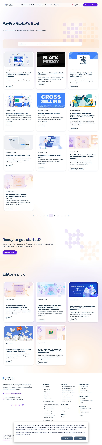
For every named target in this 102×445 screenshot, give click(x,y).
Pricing (56, 5)
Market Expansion (67, 397)
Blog (63, 411)
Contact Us (48, 5)
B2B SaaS (47, 389)
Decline (80, 438)
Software (46, 396)
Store (63, 417)
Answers (64, 406)
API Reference (84, 386)
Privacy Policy (6, 440)
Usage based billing (49, 415)
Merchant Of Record (67, 390)
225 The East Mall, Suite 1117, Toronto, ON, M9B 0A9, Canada (14, 398)
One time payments (49, 406)
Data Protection (84, 412)
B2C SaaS (47, 391)
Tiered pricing (48, 411)
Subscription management (51, 404)
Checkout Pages (84, 390)
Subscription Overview (86, 392)
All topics (22, 44)
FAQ (81, 402)
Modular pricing (48, 417)
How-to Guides (66, 409)
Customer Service (67, 399)
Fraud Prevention (66, 401)
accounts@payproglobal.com (13, 393)
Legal (81, 415)
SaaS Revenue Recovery (68, 392)
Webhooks (83, 388)
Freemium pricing (48, 408)
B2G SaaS (47, 394)
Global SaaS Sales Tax (68, 386)
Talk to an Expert (9, 252)
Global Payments (67, 388)
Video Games (47, 398)
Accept (67, 438)
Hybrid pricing (48, 413)
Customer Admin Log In (86, 400)
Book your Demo (90, 5)
